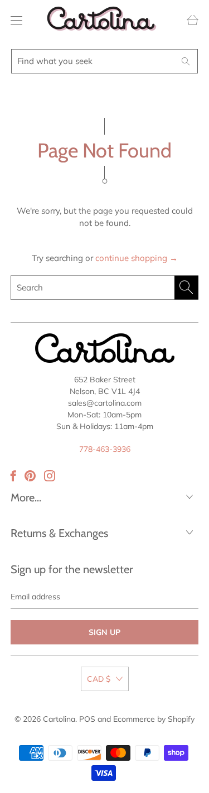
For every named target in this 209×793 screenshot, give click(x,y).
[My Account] (13, 20)
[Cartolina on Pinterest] (30, 475)
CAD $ (98, 679)
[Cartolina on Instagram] (49, 475)
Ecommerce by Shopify (154, 719)
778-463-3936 (104, 449)
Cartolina (59, 719)
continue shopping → (136, 258)
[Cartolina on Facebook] (13, 475)
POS (87, 719)
